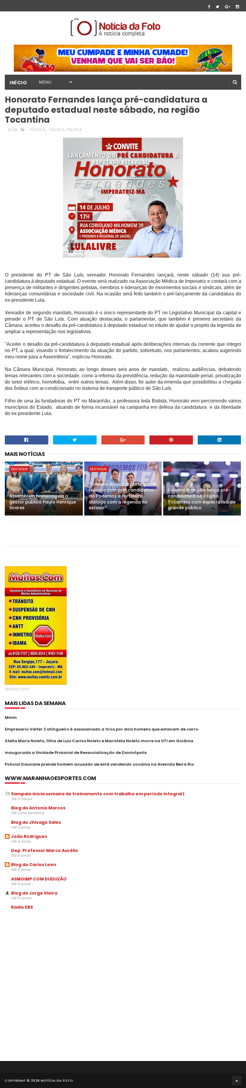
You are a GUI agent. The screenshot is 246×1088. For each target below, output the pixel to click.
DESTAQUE (19, 469)
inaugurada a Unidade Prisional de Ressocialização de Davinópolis (76, 752)
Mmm (11, 717)
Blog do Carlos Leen (33, 865)
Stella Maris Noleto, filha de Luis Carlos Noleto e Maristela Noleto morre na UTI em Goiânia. (99, 741)
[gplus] (227, 6)
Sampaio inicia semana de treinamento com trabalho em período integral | (97, 794)
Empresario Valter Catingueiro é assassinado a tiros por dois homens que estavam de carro (101, 729)
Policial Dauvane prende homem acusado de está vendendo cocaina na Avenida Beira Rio (99, 764)
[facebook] (209, 6)
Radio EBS (22, 907)
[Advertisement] (55, 960)
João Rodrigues (29, 836)
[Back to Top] (236, 1080)
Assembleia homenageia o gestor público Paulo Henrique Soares (42, 502)
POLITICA (74, 129)
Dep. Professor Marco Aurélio (44, 850)
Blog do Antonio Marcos (38, 808)
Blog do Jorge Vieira (34, 893)
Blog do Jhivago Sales (36, 822)
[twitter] (217, 6)
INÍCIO (18, 82)
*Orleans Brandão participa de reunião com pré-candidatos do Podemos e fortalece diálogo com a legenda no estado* (123, 496)
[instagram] (237, 6)
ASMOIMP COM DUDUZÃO (39, 879)
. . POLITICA (35, 129)
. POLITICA (55, 129)
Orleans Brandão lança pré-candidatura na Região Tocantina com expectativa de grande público (202, 499)
